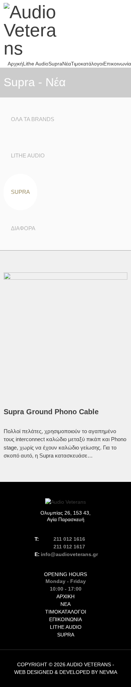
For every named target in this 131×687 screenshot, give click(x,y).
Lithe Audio (35, 64)
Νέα (66, 64)
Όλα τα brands (32, 119)
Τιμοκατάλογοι (87, 64)
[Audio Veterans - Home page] (33, 30)
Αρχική (15, 64)
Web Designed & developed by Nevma (65, 672)
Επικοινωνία (117, 64)
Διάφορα (23, 228)
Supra (55, 64)
